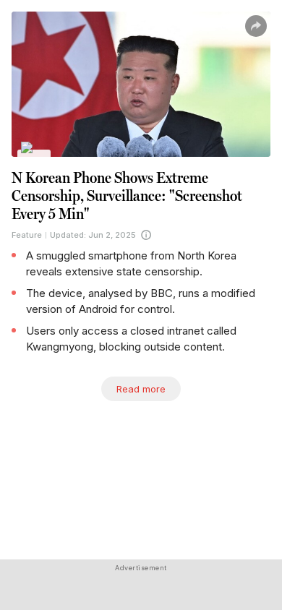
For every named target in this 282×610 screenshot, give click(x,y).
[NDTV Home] (34, 157)
